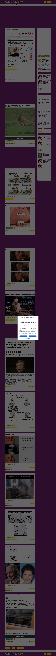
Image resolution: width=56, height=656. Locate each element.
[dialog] (28, 328)
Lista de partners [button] (21, 330)
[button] (28, 325)
